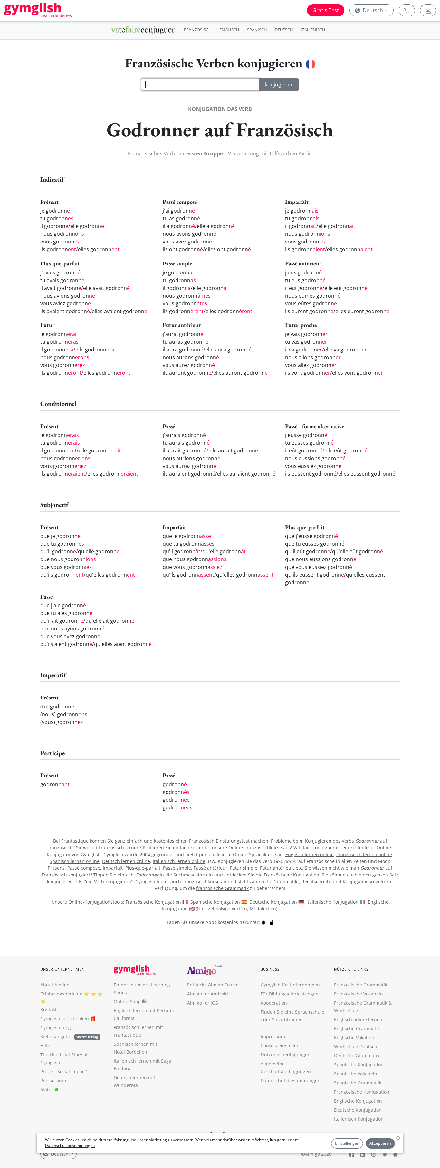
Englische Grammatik (357, 1028)
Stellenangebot (69, 1037)
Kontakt (48, 1009)
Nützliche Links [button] (351, 969)
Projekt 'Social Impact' (63, 1071)
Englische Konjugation (358, 1101)
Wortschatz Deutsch (355, 1047)
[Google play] (263, 922)
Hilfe (45, 1046)
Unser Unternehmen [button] (62, 969)
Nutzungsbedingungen (286, 1055)
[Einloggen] (428, 10)
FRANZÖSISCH (198, 30)
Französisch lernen (119, 848)
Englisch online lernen (358, 1019)
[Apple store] (271, 922)
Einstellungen (347, 1143)
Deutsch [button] (372, 10)
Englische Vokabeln (355, 1037)
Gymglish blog (55, 1027)
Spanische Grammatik (357, 1083)
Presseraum (53, 1080)
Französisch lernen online (364, 854)
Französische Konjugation (361, 1092)
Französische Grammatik (360, 985)
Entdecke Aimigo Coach (212, 985)
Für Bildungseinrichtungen (290, 994)
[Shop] (407, 10)
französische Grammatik (222, 888)
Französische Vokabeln (358, 994)
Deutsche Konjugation (358, 1110)
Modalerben (263, 909)
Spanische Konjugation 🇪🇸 (218, 902)
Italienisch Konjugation (359, 1119)
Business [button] (270, 969)
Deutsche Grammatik (356, 1056)
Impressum (273, 1037)
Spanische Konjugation (359, 1065)
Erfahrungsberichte (61, 994)
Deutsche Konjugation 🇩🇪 (276, 902)
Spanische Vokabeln (355, 1074)
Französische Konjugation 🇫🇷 (157, 902)
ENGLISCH (229, 30)
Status (47, 1089)
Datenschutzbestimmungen (70, 1145)
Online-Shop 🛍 (130, 1001)
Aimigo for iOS (202, 1003)
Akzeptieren (380, 1143)
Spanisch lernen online (75, 861)
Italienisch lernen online (179, 861)
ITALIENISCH (313, 30)
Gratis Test (325, 10)
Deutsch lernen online (126, 861)
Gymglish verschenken (64, 1018)
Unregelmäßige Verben (222, 909)
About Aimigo (54, 985)
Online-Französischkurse (255, 848)
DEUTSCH (284, 30)
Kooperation (274, 1003)
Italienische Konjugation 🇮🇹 (335, 902)
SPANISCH (257, 30)
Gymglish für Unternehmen (290, 985)
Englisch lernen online (309, 854)
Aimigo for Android (207, 994)
